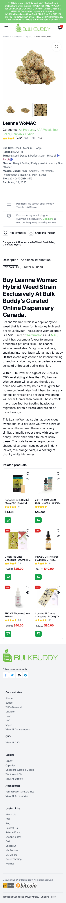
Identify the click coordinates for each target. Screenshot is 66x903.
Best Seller (48, 242)
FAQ (8, 819)
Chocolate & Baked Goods (20, 769)
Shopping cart (13, 836)
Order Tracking (14, 859)
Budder (9, 702)
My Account (12, 850)
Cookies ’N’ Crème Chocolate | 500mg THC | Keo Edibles (48, 616)
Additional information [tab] (35, 260)
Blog (8, 823)
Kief (8, 720)
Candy (9, 760)
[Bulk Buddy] (33, 27)
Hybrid (29, 36)
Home (6, 36)
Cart (8, 841)
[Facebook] (6, 675)
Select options (8, 634)
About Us (11, 814)
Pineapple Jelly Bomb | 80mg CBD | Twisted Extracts (17, 503)
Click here (48, 218)
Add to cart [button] (8, 520)
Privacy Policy (32, 896)
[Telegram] (25, 675)
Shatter (10, 698)
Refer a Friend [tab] (33, 267)
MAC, (54, 335)
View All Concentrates (18, 729)
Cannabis (17, 36)
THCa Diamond (14, 707)
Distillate (10, 711)
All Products (27, 129)
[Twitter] (12, 675)
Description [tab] (10, 260)
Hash (8, 716)
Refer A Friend (13, 832)
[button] (56, 46)
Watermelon (34, 335)
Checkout (11, 845)
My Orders (11, 854)
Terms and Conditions (13, 896)
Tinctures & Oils (14, 774)
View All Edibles (14, 778)
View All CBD (12, 742)
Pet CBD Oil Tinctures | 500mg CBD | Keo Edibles (47, 559)
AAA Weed (44, 129)
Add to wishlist (5, 233)
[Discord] (19, 675)
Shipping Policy (48, 896)
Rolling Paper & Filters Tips (20, 791)
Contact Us (12, 827)
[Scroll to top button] (60, 886)
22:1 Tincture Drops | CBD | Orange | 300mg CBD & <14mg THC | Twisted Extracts (47, 504)
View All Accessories (17, 796)
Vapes (9, 725)
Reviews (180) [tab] (12, 267)
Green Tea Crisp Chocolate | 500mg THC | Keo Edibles (18, 559)
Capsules (10, 765)
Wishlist (10, 863)
